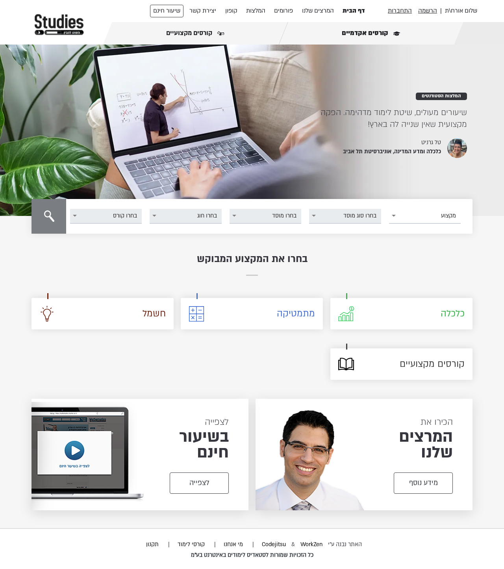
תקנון (152, 544)
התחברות (400, 11)
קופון (231, 11)
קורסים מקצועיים (190, 33)
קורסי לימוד (191, 544)
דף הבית (354, 11)
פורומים (283, 11)
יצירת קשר (202, 11)
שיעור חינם (166, 11)
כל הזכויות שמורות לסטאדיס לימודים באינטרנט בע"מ (252, 555)
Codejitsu (274, 544)
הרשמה (427, 11)
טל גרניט (431, 142)
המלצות (255, 11)
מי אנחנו (233, 544)
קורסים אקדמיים (366, 33)
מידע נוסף (423, 482)
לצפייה (199, 482)
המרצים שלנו (318, 11)
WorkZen (311, 544)
